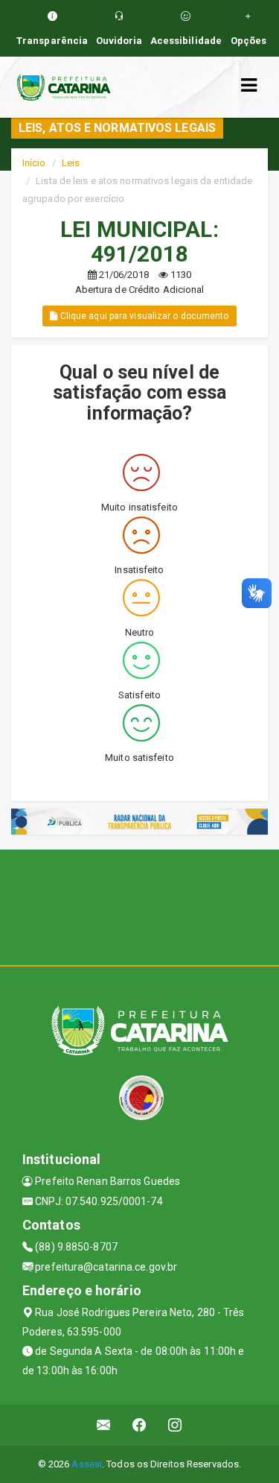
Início (34, 162)
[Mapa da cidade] (139, 905)
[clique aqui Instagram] (175, 1425)
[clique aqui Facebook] (139, 1425)
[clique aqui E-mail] (104, 1425)
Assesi (86, 1464)
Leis (71, 162)
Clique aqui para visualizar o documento (143, 316)
